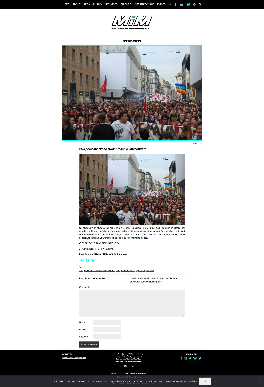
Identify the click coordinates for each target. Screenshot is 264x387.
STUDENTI (132, 41)
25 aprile (83, 270)
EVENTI (161, 4)
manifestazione (107, 270)
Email (82, 329)
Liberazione (94, 270)
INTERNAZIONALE (144, 4)
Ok (205, 381)
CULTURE (126, 4)
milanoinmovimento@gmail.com (74, 358)
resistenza (130, 270)
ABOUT (76, 4)
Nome (82, 322)
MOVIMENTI (111, 4)
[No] (260, 381)
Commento (85, 287)
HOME (66, 4)
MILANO (97, 4)
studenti (150, 270)
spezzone (140, 270)
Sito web (83, 337)
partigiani (120, 270)
